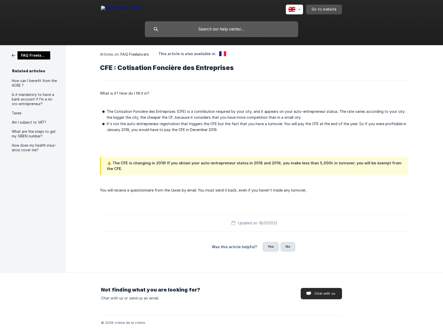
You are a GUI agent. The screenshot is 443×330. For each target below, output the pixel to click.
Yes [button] (271, 246)
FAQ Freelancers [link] (134, 54)
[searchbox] (221, 29)
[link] (31, 55)
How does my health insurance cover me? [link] (34, 147)
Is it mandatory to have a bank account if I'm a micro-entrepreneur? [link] (33, 99)
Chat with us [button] (325, 293)
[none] (121, 9)
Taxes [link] (17, 113)
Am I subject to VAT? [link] (29, 122)
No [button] (288, 246)
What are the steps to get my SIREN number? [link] (34, 133)
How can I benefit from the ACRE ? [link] (34, 83)
